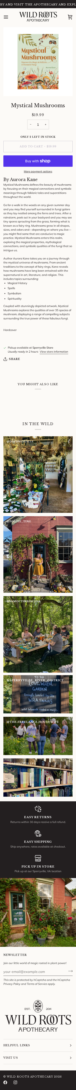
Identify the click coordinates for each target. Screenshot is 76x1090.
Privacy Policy (11, 983)
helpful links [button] (16, 1045)
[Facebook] (5, 1082)
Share (14, 359)
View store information (54, 351)
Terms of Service (37, 983)
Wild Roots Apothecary (30, 1076)
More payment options (38, 171)
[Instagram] (15, 1082)
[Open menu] (9, 17)
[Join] (69, 971)
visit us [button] (10, 1057)
